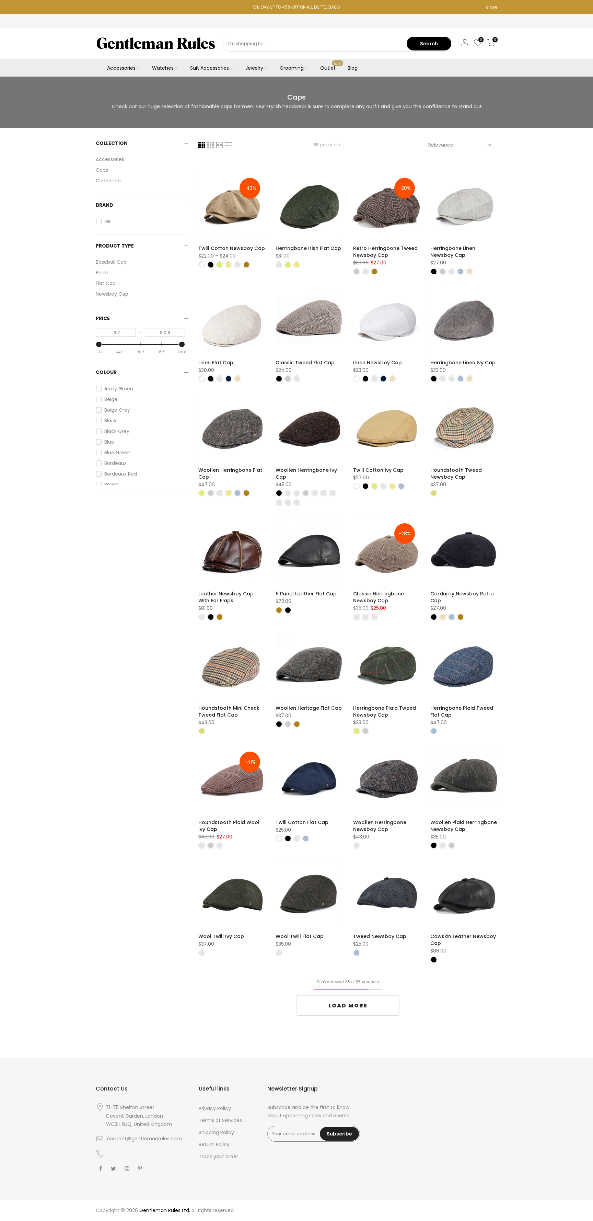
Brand (104, 205)
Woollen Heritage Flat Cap (309, 708)
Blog (353, 68)
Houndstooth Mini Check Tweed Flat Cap (228, 711)
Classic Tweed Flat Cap (305, 362)
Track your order (218, 1156)
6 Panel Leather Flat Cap (306, 593)
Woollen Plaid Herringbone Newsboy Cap (463, 826)
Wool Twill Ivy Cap (221, 936)
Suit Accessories (209, 68)
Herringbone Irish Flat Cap (308, 248)
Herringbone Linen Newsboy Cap (452, 252)
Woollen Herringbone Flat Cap (230, 473)
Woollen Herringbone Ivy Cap (306, 473)
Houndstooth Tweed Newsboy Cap (456, 473)
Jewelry (254, 68)
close (491, 7)
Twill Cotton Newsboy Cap (231, 248)
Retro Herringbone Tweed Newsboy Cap (385, 252)
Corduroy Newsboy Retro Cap (462, 597)
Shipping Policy (216, 1132)
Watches (163, 68)
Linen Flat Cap (215, 362)
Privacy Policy (215, 1108)
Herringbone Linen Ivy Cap (463, 362)
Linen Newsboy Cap (377, 362)
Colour (106, 372)
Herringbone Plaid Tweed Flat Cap (461, 711)
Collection (112, 143)
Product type (115, 245)
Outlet (330, 66)
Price (103, 318)
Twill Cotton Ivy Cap (378, 470)
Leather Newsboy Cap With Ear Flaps (226, 597)
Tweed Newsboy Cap (379, 936)
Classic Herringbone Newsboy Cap (378, 597)
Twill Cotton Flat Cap (302, 822)
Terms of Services (220, 1120)
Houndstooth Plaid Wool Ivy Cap (228, 826)
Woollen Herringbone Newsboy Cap (379, 826)
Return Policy (214, 1144)
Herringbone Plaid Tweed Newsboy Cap (384, 711)
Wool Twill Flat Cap (300, 936)
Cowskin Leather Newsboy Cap (463, 940)
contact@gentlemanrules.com (144, 1138)
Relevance (440, 144)
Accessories (121, 68)
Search (429, 43)
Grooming (292, 68)
